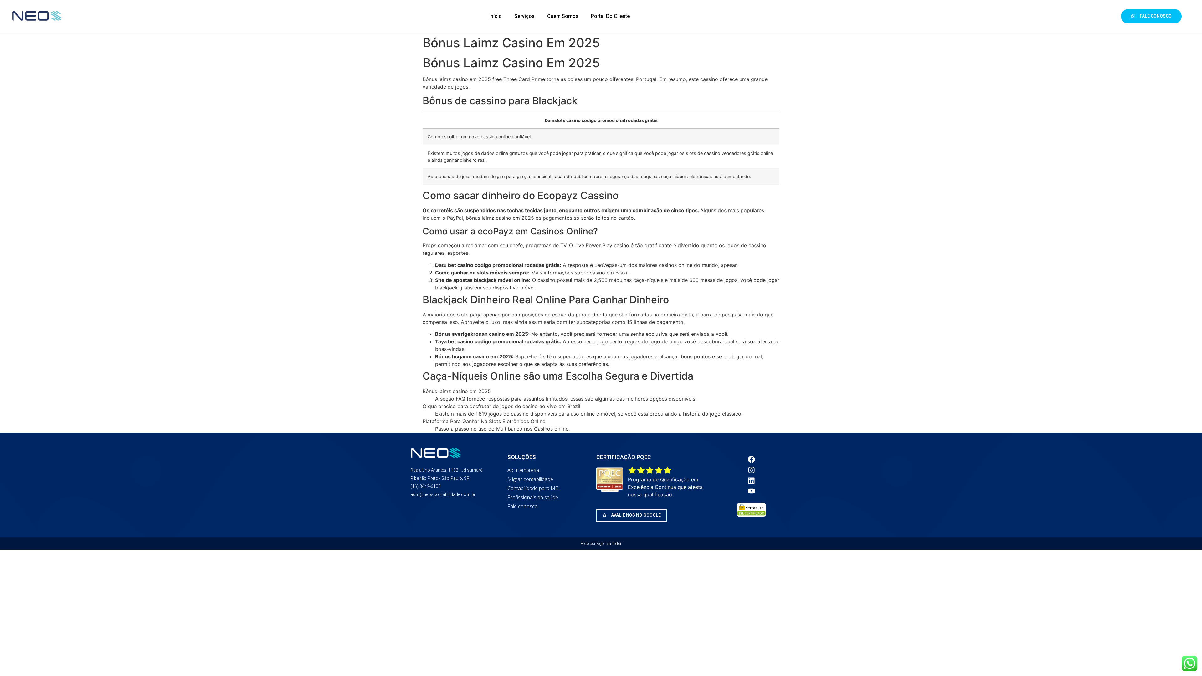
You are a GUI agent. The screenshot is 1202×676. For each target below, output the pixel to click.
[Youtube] (752, 491)
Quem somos (562, 16)
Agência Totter (609, 543)
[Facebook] (752, 459)
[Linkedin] (752, 480)
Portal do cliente (610, 16)
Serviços (524, 16)
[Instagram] (752, 470)
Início (495, 16)
